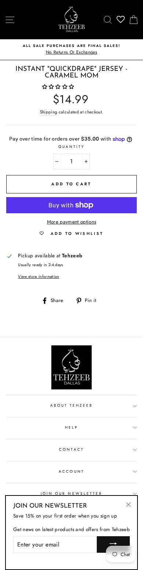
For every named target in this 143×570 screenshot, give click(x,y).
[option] (71, 49)
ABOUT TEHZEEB (71, 405)
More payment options (71, 221)
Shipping (49, 112)
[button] (59, 86)
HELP (71, 427)
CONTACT (71, 449)
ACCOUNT (71, 471)
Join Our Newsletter (71, 493)
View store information (38, 276)
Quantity (71, 146)
